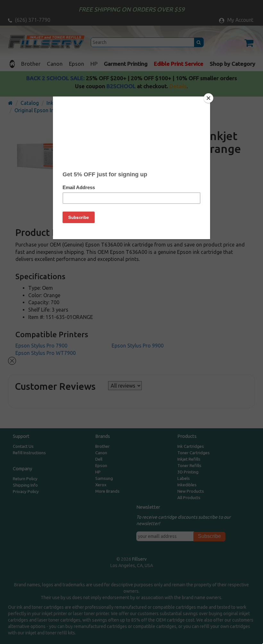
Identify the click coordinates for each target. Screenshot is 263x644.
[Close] (208, 98)
